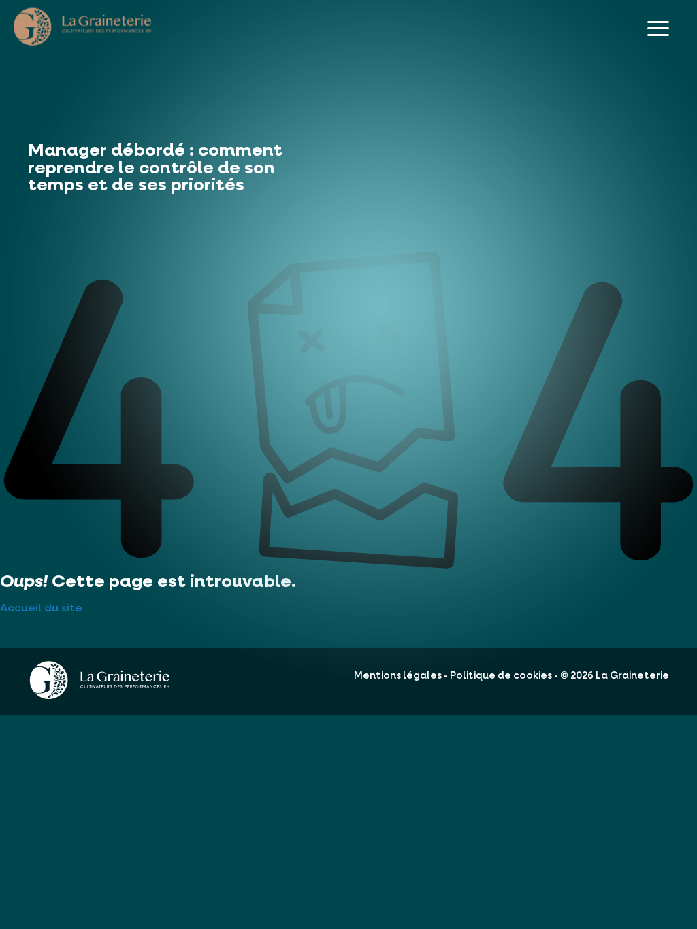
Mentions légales (398, 676)
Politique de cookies (501, 676)
